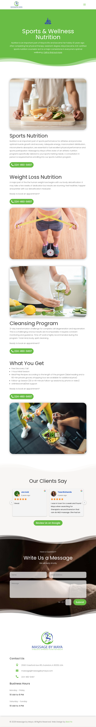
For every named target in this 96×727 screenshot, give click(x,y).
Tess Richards (65, 492)
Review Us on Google (48, 523)
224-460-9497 (23, 164)
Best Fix (69, 721)
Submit (80, 602)
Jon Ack (25, 492)
